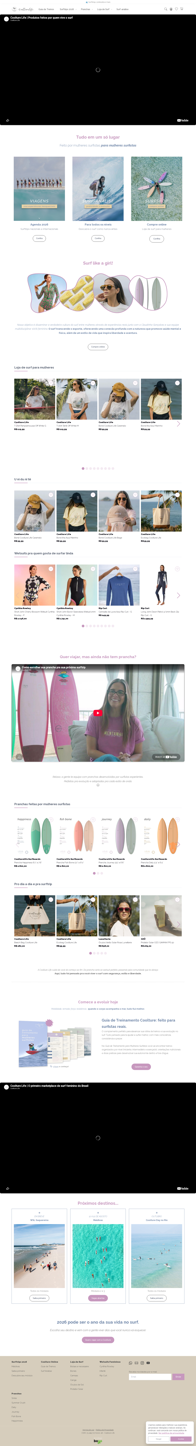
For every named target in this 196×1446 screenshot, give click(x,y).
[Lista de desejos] (176, 9)
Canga (73, 1380)
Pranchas (86, 9)
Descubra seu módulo (22, 1375)
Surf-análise (123, 9)
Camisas (74, 1375)
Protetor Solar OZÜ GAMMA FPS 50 (157, 942)
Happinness (17, 1421)
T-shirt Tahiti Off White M (68, 426)
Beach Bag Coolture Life (25, 942)
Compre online (98, 347)
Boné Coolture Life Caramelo (112, 426)
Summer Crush (18, 1403)
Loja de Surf (103, 9)
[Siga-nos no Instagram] (142, 1363)
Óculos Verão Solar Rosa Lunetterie (115, 942)
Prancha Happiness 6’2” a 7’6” (28, 862)
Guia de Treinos (47, 9)
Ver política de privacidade (171, 1433)
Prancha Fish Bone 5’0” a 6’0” (70, 862)
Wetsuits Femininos (110, 1362)
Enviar (178, 1377)
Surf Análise (46, 1371)
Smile (14, 1398)
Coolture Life (21, 422)
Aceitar (181, 1439)
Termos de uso (88, 1430)
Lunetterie (105, 939)
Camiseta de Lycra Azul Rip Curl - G (115, 612)
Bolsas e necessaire (79, 1366)
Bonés (73, 1371)
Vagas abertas (98, 1298)
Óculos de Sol (77, 1384)
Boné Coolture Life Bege (110, 538)
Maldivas (16, 1366)
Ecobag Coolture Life (151, 538)
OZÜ (143, 939)
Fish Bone (16, 1416)
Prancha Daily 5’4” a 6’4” (152, 862)
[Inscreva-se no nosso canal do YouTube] (148, 1363)
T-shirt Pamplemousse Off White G (30, 426)
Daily (14, 1407)
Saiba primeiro (39, 1298)
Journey (15, 1412)
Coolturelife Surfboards (27, 859)
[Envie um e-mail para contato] (137, 1363)
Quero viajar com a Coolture (98, 1340)
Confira (39, 238)
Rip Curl (103, 608)
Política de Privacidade (105, 1430)
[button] (165, 9)
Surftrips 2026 (67, 9)
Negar (158, 1439)
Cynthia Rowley (22, 608)
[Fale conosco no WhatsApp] (131, 1363)
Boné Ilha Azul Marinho (152, 426)
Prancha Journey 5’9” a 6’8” (111, 862)
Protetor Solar (76, 1389)
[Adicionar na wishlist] (51, 383)
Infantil (102, 1371)
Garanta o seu (141, 1067)
